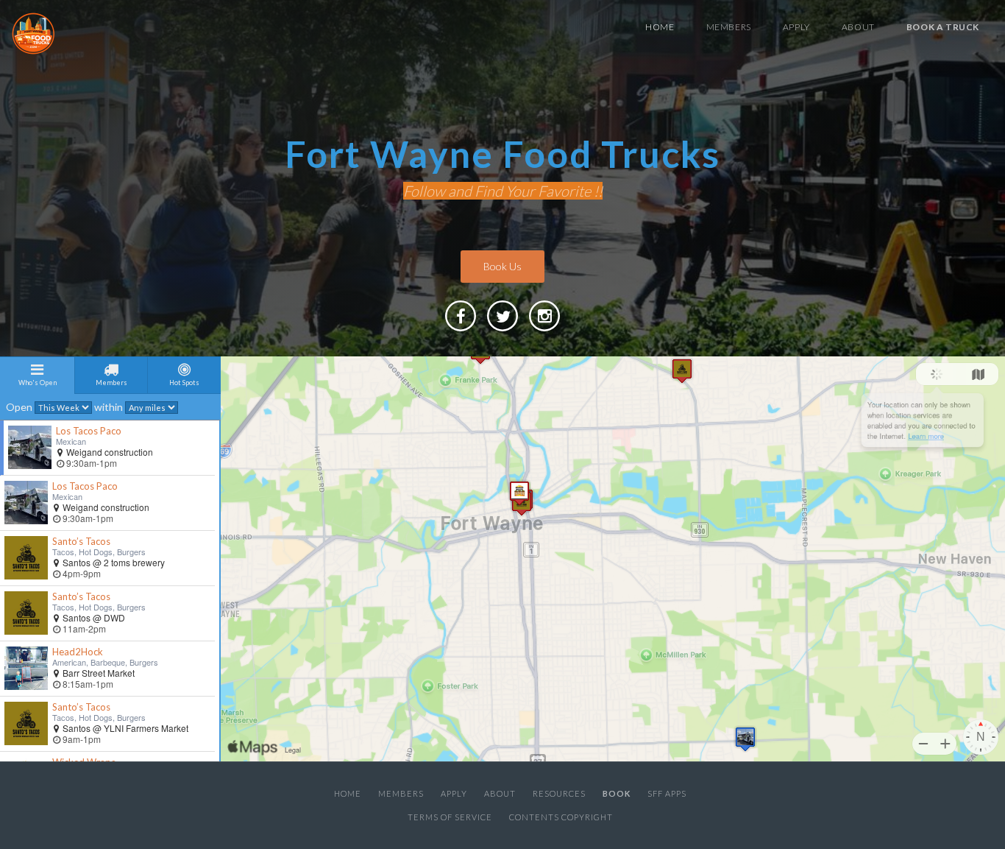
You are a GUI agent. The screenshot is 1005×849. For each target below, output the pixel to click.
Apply (796, 26)
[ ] (544, 330)
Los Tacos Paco (88, 431)
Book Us (502, 266)
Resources (559, 793)
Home (659, 26)
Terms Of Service (450, 817)
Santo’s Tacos (81, 541)
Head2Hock (77, 652)
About (858, 26)
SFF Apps (666, 793)
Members (728, 26)
